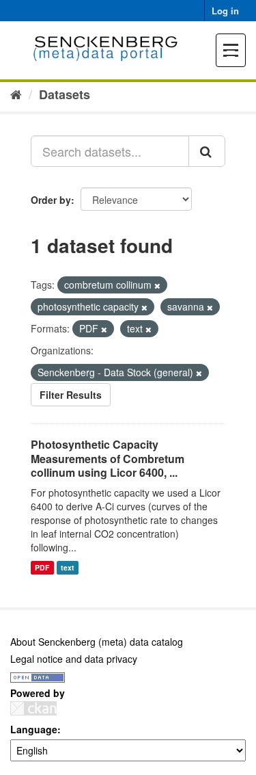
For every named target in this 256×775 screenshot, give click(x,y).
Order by (51, 200)
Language (33, 729)
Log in (225, 10)
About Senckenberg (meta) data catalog (96, 641)
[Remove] (157, 285)
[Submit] (206, 151)
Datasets (64, 94)
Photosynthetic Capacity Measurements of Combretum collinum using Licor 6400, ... (107, 458)
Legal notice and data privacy (73, 659)
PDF (42, 567)
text (67, 567)
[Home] (16, 94)
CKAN (33, 708)
